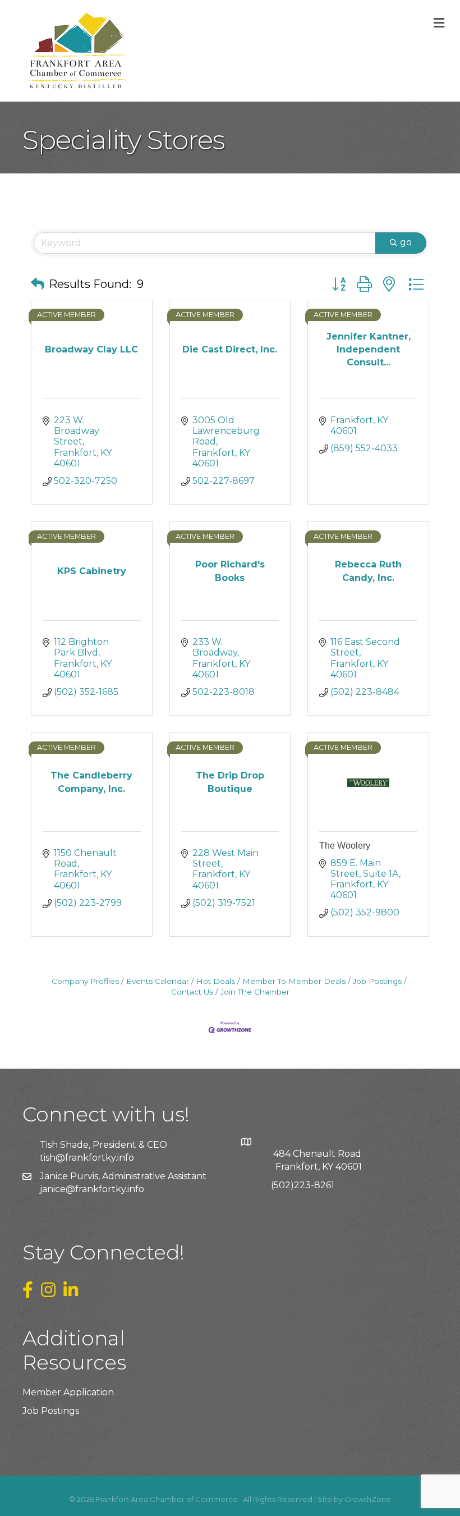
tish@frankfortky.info (87, 1157)
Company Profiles (85, 981)
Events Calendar (157, 981)
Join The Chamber (254, 991)
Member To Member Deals (294, 981)
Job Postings (377, 981)
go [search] (406, 242)
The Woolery (344, 845)
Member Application (68, 1392)
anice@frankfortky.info (93, 1189)
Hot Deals (215, 981)
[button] (37, 284)
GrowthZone (367, 1499)
